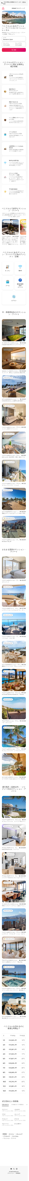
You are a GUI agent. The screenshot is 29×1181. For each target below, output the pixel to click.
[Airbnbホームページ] (3, 8)
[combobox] (14, 39)
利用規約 (18, 1173)
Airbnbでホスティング (18, 8)
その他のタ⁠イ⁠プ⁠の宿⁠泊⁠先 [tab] (17, 1104)
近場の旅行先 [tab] (5, 1104)
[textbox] (8, 45)
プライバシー (10, 1173)
